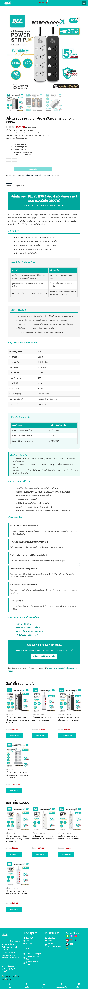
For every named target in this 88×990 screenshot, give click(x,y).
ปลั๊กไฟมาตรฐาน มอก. (46, 175)
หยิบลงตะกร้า (33, 169)
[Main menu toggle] (84, 3)
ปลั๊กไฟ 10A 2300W (32, 175)
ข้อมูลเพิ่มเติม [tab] (19, 185)
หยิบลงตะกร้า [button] (40, 736)
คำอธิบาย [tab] (9, 185)
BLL (61, 175)
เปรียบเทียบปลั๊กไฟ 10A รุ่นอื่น (44, 656)
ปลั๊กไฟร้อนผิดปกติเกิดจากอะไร (27, 635)
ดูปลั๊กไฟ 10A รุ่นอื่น (23, 624)
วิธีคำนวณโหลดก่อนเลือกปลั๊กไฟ (28, 627)
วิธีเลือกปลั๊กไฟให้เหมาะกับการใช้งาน (29, 631)
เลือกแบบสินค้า (14, 736)
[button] (78, 19)
